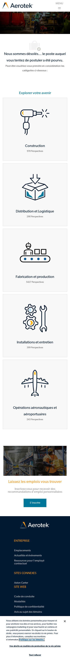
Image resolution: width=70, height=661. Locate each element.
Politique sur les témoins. (31, 640)
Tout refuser (35, 655)
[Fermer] (64, 621)
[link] (17, 5)
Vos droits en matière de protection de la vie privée (35, 646)
